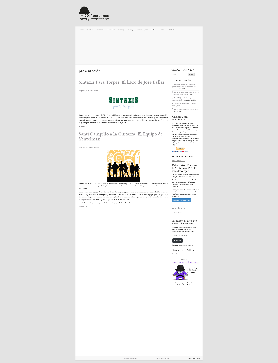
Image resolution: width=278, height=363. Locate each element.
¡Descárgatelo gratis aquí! (181, 200)
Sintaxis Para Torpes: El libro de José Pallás (122, 82)
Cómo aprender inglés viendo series (186, 109)
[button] (123, 103)
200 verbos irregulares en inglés (185, 104)
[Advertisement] (139, 49)
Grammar (99, 30)
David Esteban (93, 91)
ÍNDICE (90, 30)
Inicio (82, 30)
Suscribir (177, 240)
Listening (130, 30)
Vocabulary (111, 30)
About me (162, 30)
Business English (142, 30)
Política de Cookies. (162, 358)
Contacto (172, 30)
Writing (121, 30)
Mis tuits (175, 254)
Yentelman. (178, 208)
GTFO (153, 30)
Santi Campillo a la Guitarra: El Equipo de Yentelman (121, 136)
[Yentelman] (94, 13)
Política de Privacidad (130, 358)
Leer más (83, 126)
